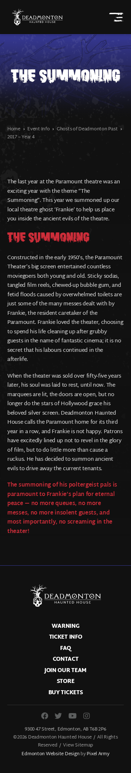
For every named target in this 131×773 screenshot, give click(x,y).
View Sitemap (78, 745)
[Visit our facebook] (44, 716)
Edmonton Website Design (50, 754)
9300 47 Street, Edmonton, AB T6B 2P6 (65, 729)
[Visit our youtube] (72, 716)
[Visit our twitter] (58, 716)
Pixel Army (98, 754)
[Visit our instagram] (86, 716)
